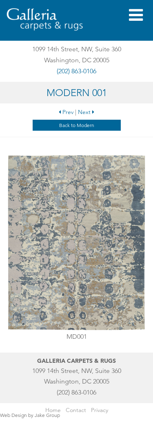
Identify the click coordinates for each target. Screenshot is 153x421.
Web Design (13, 415)
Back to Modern (76, 125)
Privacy (99, 410)
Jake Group (47, 415)
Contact (76, 410)
